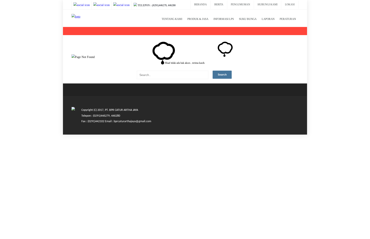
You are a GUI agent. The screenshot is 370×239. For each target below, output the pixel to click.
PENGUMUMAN (240, 4)
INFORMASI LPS (223, 19)
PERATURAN (288, 19)
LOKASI (290, 4)
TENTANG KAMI (172, 19)
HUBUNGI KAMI (268, 4)
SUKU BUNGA (248, 19)
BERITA (218, 4)
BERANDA (200, 4)
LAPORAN (268, 19)
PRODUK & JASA (197, 19)
